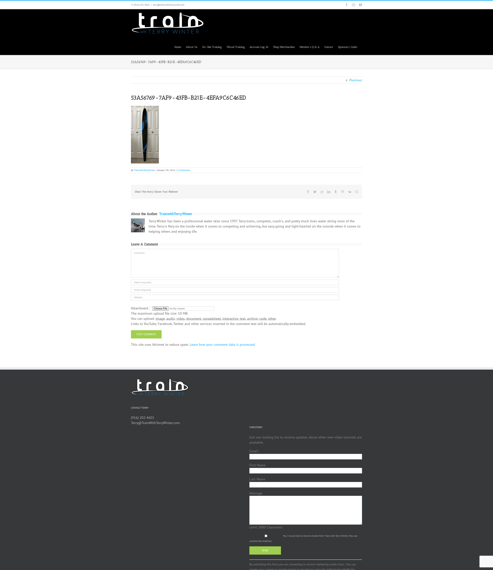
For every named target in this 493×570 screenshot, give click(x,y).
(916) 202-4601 (142, 417)
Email (254, 451)
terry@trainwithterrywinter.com (168, 4)
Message (255, 493)
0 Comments (184, 170)
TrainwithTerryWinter (144, 170)
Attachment (140, 308)
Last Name (257, 479)
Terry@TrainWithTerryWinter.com (155, 423)
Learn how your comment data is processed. (223, 344)
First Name (257, 465)
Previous (355, 80)
